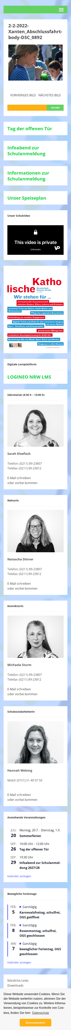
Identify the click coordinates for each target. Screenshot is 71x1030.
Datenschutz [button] (40, 1012)
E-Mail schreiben (19, 478)
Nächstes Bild (49, 95)
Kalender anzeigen (19, 876)
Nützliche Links (18, 980)
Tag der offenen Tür (34, 849)
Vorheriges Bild (23, 95)
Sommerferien (30, 836)
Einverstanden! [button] (35, 1022)
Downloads (15, 985)
